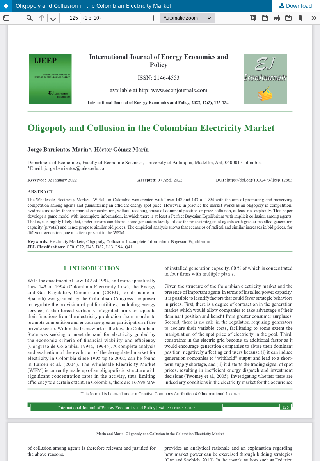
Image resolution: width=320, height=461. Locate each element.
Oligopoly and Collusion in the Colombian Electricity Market (93, 5)
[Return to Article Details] (6, 6)
